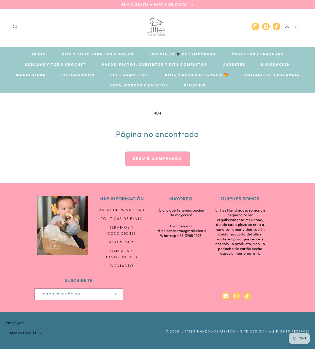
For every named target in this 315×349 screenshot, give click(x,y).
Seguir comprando (157, 158)
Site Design (252, 331)
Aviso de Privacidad (121, 210)
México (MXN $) (23, 333)
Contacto (121, 265)
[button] (15, 26)
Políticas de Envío (122, 218)
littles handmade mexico (209, 331)
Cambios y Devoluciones (121, 254)
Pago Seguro (122, 242)
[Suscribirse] (114, 294)
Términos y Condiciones (121, 230)
